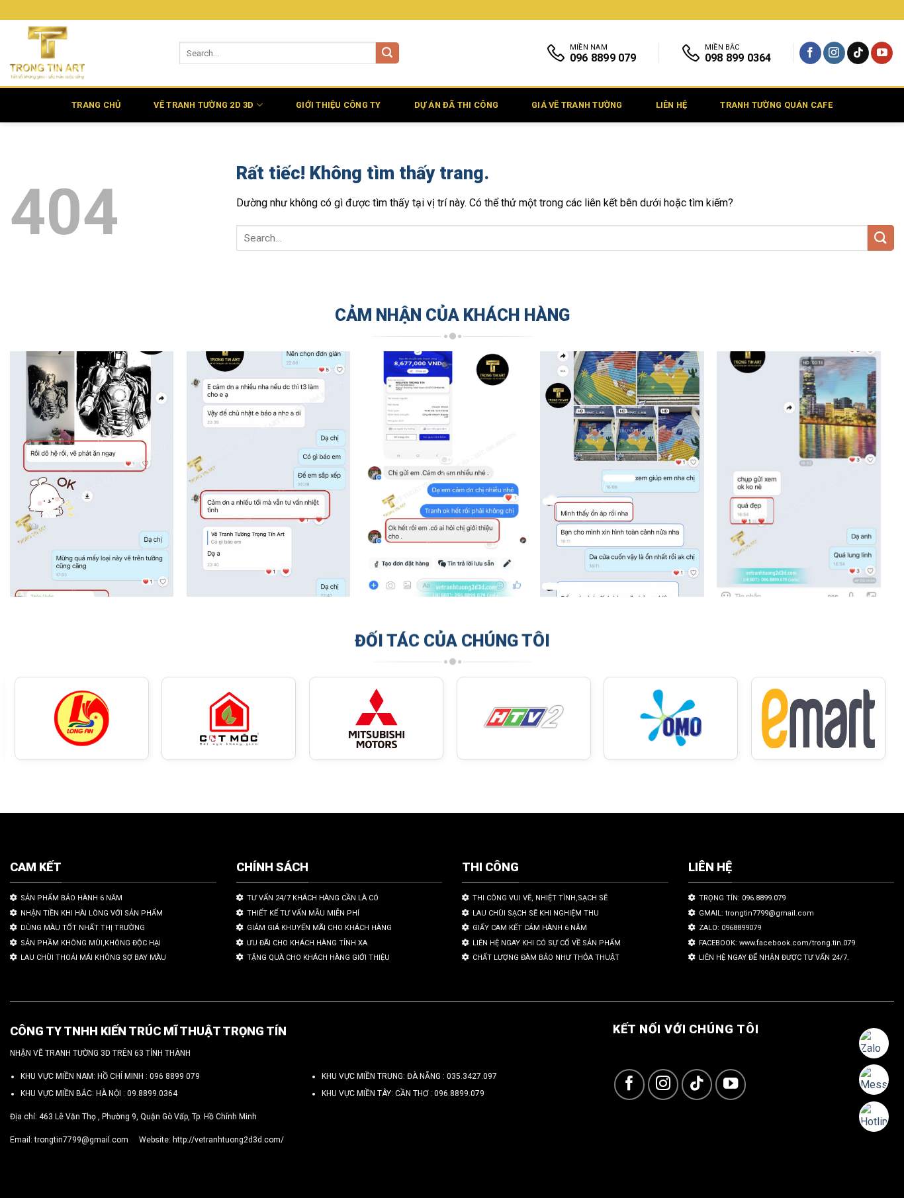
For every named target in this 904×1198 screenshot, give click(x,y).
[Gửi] (387, 53)
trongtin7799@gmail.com (81, 1139)
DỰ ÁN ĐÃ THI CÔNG (456, 105)
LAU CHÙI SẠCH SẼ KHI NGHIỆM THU (536, 913)
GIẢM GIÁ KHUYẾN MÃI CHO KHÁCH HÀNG (319, 927)
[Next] (853, 480)
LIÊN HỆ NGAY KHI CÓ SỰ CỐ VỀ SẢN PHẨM (547, 943)
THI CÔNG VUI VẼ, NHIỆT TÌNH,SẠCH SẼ (540, 898)
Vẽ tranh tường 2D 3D (203, 105)
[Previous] (38, 480)
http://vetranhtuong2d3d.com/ (228, 1139)
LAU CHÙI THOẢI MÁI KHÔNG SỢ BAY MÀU (93, 957)
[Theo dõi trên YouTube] (882, 53)
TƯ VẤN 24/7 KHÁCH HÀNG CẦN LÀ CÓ (313, 898)
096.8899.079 (459, 1093)
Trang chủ (95, 105)
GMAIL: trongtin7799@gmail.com (756, 913)
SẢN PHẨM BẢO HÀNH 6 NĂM (71, 898)
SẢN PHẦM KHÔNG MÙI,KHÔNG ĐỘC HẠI (91, 943)
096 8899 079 (175, 1076)
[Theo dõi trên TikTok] (858, 53)
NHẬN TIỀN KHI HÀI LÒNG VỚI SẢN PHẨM (92, 913)
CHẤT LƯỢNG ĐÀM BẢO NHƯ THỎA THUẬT (546, 957)
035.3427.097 (472, 1076)
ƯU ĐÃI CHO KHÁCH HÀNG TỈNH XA (307, 943)
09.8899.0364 (152, 1093)
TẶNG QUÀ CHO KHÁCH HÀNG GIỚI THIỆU (318, 957)
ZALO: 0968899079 (730, 927)
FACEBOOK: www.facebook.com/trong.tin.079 (777, 943)
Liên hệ (672, 105)
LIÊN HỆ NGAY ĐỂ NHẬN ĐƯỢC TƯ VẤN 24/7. (774, 957)
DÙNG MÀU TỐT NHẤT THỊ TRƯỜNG (83, 927)
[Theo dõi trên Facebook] (810, 53)
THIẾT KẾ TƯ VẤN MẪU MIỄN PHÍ (303, 913)
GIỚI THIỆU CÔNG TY (338, 105)
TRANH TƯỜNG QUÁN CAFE (776, 105)
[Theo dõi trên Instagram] (834, 53)
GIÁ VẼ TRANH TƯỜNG (577, 105)
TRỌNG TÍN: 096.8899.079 (742, 898)
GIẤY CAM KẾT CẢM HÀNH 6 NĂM (530, 927)
